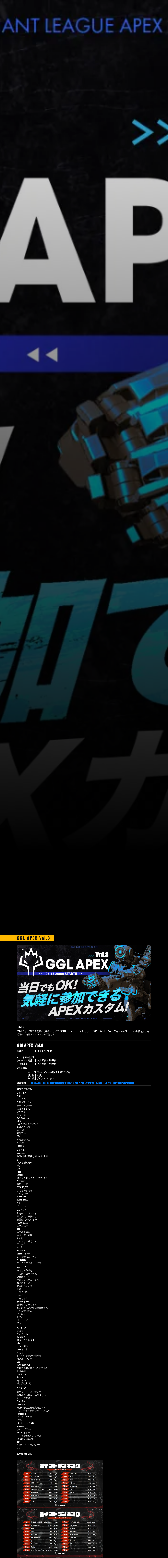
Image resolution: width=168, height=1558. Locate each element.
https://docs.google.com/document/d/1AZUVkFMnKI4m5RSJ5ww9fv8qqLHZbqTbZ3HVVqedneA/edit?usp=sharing (82, 1082)
